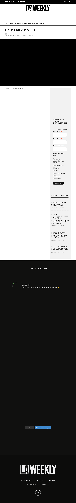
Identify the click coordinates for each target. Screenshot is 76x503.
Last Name (57, 139)
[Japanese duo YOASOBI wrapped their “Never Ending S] (31, 358)
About (7, 2)
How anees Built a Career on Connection (59, 204)
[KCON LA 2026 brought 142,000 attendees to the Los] (44, 358)
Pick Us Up (26, 480)
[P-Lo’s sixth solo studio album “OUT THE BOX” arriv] (58, 358)
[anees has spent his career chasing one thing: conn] (18, 358)
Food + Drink (59, 165)
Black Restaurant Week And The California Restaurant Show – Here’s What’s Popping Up (60, 219)
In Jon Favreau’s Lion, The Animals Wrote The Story (59, 248)
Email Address (58, 146)
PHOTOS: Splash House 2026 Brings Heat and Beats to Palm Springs (59, 235)
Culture (35, 23)
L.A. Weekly (9, 35)
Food (7, 23)
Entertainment (21, 23)
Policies (51, 480)
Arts (29, 23)
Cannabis (42, 23)
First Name (57, 132)
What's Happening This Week (58, 161)
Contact (14, 2)
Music (12, 23)
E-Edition (21, 2)
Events (57, 176)
